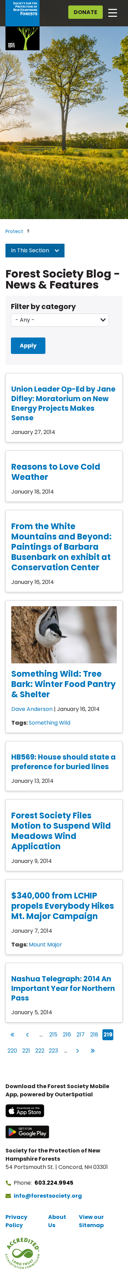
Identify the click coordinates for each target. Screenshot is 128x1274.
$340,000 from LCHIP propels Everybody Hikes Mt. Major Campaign (62, 906)
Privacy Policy (16, 1221)
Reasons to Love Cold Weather (55, 472)
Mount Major (45, 944)
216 (67, 1034)
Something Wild (49, 723)
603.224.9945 (53, 1183)
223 (53, 1050)
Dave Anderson (32, 709)
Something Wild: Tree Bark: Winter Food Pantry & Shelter (63, 684)
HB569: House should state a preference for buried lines (63, 762)
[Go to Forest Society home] (22, 25)
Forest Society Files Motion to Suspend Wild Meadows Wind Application (61, 831)
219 (108, 1034)
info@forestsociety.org (48, 1196)
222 (40, 1050)
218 (95, 1034)
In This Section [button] (31, 250)
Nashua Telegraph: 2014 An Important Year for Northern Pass (63, 988)
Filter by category (43, 306)
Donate (85, 12)
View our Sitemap (91, 1221)
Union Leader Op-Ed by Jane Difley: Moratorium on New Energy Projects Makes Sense (63, 403)
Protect (14, 231)
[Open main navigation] (112, 12)
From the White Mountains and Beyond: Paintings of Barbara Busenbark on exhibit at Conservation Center (61, 547)
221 (26, 1050)
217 (81, 1034)
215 (54, 1034)
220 (12, 1050)
